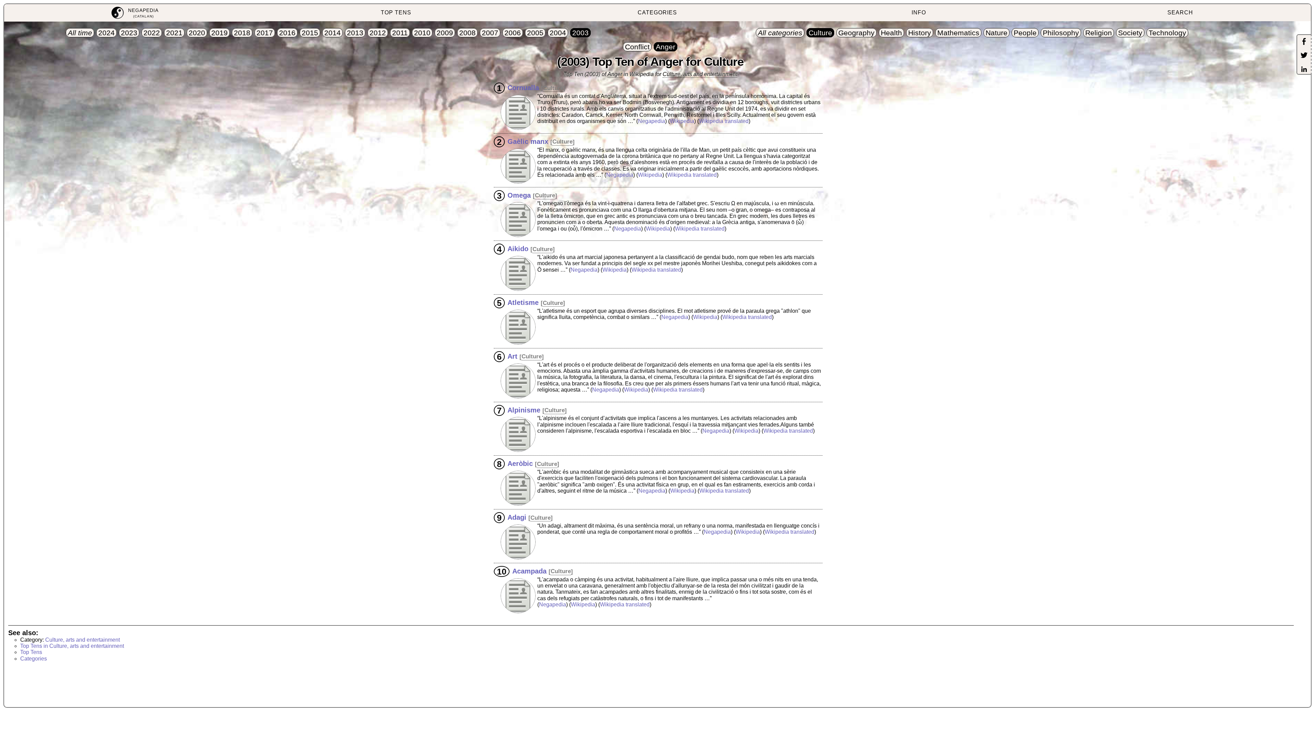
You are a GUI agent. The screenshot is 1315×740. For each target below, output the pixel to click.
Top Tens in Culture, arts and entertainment (72, 646)
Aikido (518, 248)
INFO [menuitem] (919, 12)
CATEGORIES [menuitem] (657, 12)
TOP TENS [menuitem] (396, 12)
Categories (33, 659)
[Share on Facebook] (1304, 42)
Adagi (517, 517)
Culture (553, 88)
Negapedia (651, 121)
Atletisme (523, 302)
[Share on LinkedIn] (1304, 70)
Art (512, 356)
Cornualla (523, 87)
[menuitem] (134, 13)
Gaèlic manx (528, 141)
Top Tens (31, 652)
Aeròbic (520, 463)
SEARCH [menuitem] (1180, 12)
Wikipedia (682, 121)
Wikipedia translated (724, 121)
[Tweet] (1304, 56)
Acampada (529, 571)
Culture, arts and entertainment (700, 74)
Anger (615, 74)
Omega (519, 195)
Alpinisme (524, 410)
